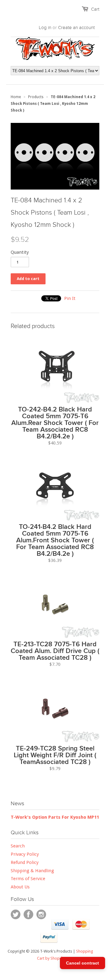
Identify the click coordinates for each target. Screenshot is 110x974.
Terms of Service (28, 878)
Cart (95, 9)
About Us (20, 887)
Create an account (76, 27)
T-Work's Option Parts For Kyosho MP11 (55, 817)
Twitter (15, 914)
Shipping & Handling (32, 870)
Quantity (20, 252)
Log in (45, 27)
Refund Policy (24, 862)
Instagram (41, 914)
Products (35, 97)
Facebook (28, 914)
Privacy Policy (25, 854)
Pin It (69, 298)
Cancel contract (82, 963)
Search (18, 846)
